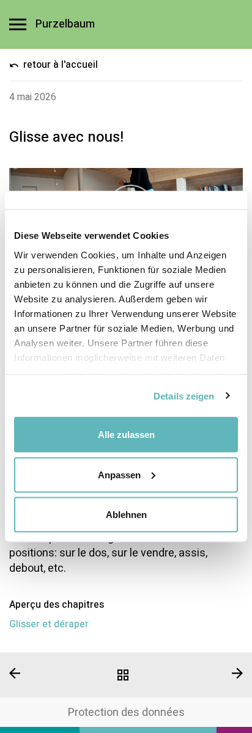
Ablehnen (126, 514)
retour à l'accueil (59, 64)
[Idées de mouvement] (125, 675)
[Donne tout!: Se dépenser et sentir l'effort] (42, 673)
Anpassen (119, 474)
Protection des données (126, 712)
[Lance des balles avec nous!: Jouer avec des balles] (210, 673)
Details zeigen (184, 395)
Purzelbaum (65, 24)
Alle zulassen (126, 434)
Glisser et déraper (49, 624)
